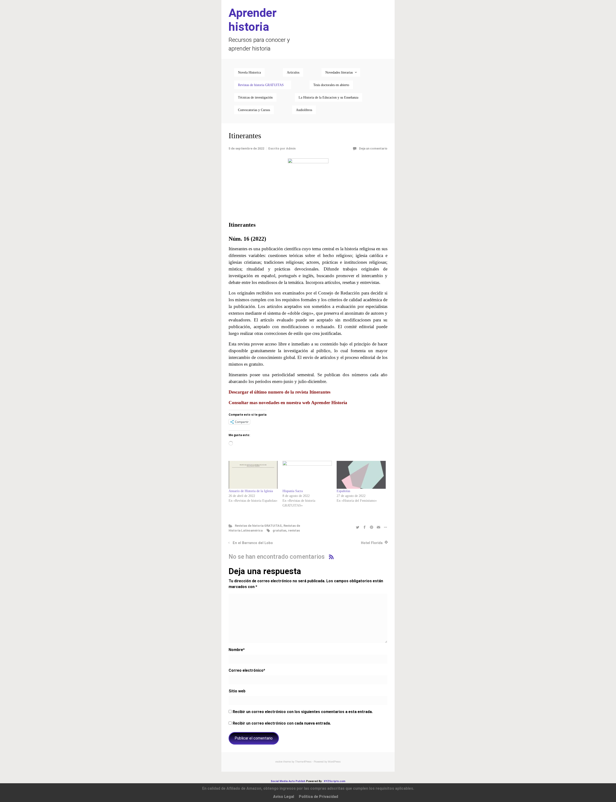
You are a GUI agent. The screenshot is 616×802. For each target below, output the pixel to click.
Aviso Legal (283, 796)
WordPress (334, 761)
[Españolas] (361, 475)
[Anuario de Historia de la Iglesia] (253, 475)
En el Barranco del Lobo (253, 543)
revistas (294, 530)
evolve (279, 761)
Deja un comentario (373, 148)
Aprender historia (252, 20)
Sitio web (237, 691)
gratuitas (279, 530)
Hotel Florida (372, 543)
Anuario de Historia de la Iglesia (251, 491)
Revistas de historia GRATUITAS (258, 525)
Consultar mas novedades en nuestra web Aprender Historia (288, 402)
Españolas (343, 491)
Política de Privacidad (318, 796)
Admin (290, 148)
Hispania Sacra (292, 491)
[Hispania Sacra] (307, 475)
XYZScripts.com (334, 781)
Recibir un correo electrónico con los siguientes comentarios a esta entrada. (303, 711)
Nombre (237, 649)
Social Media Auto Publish (288, 781)
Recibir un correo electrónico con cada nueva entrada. (282, 723)
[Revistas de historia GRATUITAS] (262, 85)
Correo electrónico (247, 670)
